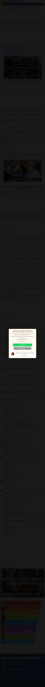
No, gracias (23, 348)
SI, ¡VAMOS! (23, 345)
